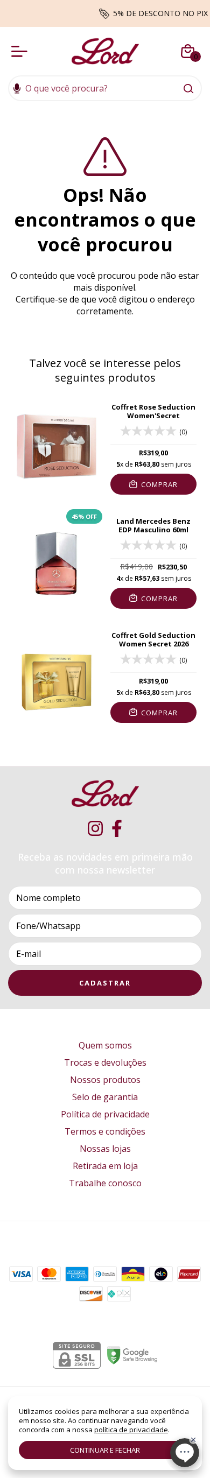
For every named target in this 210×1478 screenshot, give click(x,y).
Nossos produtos (105, 1080)
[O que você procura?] (188, 88)
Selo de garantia (105, 1097)
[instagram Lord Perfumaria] (95, 828)
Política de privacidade (105, 1114)
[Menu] (21, 51)
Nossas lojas (105, 1149)
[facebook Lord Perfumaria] (117, 828)
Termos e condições (105, 1131)
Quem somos (105, 1045)
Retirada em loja (105, 1166)
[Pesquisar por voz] (17, 89)
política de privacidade (131, 1429)
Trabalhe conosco (105, 1183)
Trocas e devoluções (105, 1062)
